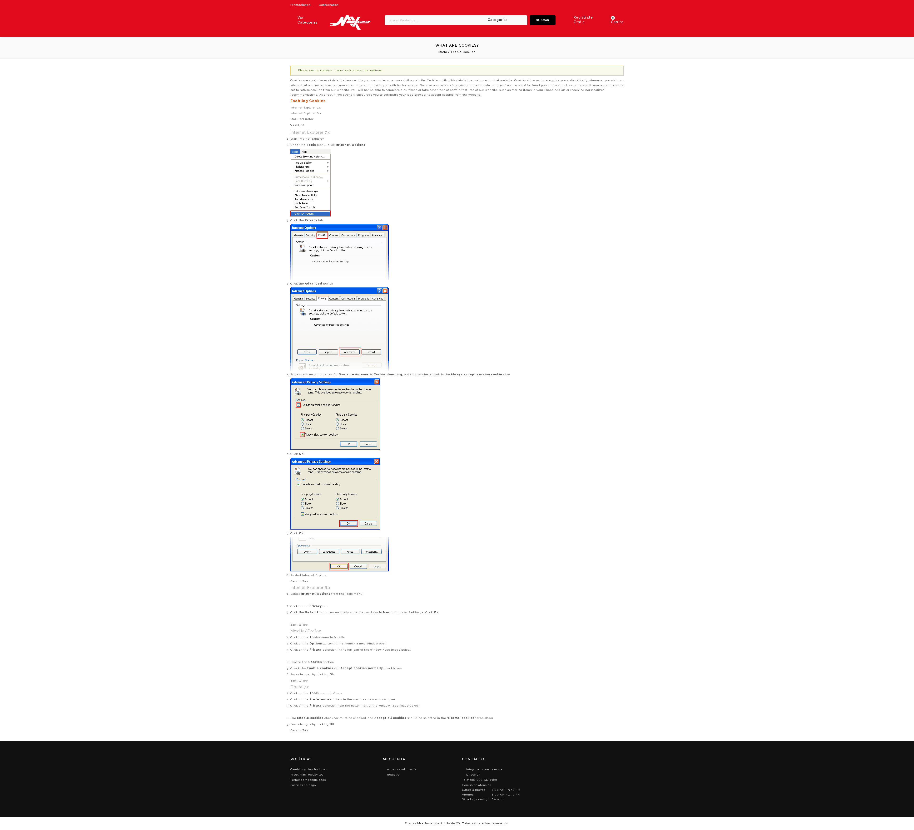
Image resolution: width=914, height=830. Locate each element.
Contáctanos (328, 5)
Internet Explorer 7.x (305, 107)
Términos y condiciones (308, 779)
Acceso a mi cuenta (402, 769)
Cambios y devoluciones (308, 769)
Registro (393, 774)
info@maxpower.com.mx (484, 769)
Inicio (442, 52)
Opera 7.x (297, 124)
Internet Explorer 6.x (305, 113)
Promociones (300, 5)
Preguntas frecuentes (306, 774)
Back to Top (299, 581)
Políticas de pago (303, 785)
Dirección (473, 774)
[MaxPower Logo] (350, 17)
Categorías (498, 20)
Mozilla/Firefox (302, 119)
